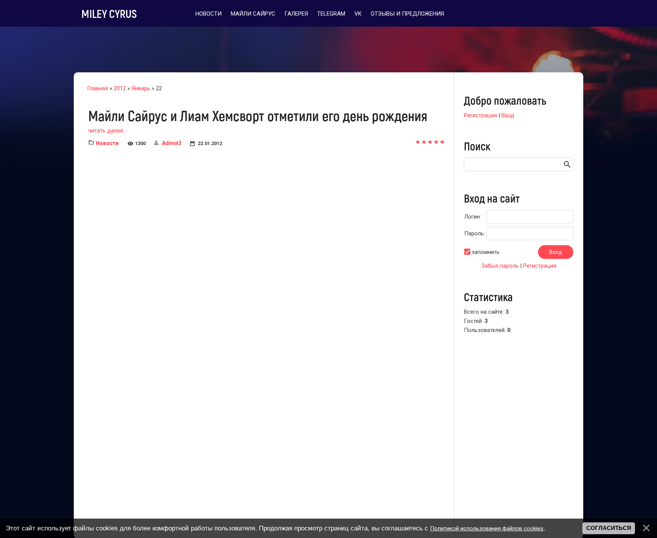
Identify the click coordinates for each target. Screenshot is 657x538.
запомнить (485, 252)
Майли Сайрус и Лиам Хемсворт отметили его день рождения (257, 115)
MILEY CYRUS (109, 13)
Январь (141, 88)
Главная (97, 88)
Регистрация (480, 115)
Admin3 (171, 143)
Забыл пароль (500, 265)
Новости (107, 143)
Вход (507, 115)
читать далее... (107, 130)
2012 (120, 88)
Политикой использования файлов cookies (486, 528)
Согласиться (608, 528)
